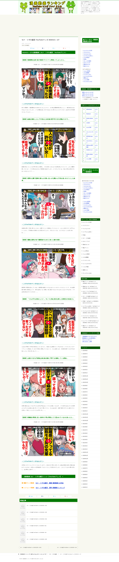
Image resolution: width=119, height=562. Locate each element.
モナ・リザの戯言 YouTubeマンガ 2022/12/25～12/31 (30, 547)
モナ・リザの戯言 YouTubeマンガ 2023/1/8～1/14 (67, 547)
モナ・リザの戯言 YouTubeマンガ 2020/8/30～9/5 (36, 532)
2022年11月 (85, 379)
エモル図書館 (86, 72)
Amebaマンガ (89, 149)
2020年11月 (85, 455)
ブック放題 (88, 158)
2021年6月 (85, 433)
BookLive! (88, 113)
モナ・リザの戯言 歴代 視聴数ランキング (50, 487)
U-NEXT (88, 122)
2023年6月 (85, 356)
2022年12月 (85, 376)
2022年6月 (85, 395)
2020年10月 (85, 458)
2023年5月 (85, 360)
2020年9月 (85, 461)
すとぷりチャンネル (87, 81)
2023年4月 (85, 363)
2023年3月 (85, 366)
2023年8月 (85, 350)
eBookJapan (89, 109)
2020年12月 (85, 452)
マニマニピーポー (87, 53)
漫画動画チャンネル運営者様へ (89, 338)
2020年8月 (85, 465)
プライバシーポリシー (87, 339)
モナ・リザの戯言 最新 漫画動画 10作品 (49, 483)
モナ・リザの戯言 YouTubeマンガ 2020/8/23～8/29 (37, 539)
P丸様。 (85, 59)
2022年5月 (85, 398)
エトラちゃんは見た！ (88, 55)
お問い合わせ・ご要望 (87, 341)
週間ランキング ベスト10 (87, 92)
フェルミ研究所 (86, 71)
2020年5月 (85, 474)
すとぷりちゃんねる (87, 211)
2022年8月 (85, 388)
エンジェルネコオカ (87, 76)
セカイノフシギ (86, 62)
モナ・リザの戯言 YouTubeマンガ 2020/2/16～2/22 (37, 505)
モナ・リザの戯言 (25, 45)
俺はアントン (86, 66)
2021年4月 (85, 439)
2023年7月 (85, 353)
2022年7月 (85, 391)
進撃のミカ (85, 77)
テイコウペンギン (87, 74)
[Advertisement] (59, 25)
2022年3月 (85, 404)
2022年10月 (85, 382)
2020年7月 (85, 468)
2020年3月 (85, 480)
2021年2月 (85, 445)
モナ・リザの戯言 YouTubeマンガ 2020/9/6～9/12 (36, 525)
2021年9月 (85, 423)
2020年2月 (85, 484)
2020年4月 (85, 477)
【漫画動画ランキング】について (89, 336)
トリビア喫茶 (86, 79)
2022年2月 (85, 407)
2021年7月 (85, 430)
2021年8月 (85, 426)
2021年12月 (85, 414)
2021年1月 (85, 449)
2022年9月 (85, 385)
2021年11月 (85, 417)
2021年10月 (85, 420)
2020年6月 (85, 471)
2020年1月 (85, 487)
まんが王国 (88, 127)
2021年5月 (85, 436)
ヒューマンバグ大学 (87, 50)
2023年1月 (85, 372)
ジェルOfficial (86, 57)
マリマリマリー (86, 52)
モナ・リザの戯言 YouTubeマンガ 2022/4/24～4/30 (37, 512)
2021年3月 (85, 442)
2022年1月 (85, 410)
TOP (33, 554)
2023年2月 (85, 369)
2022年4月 (85, 401)
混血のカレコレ (86, 64)
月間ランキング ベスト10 (87, 94)
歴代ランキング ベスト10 (87, 95)
